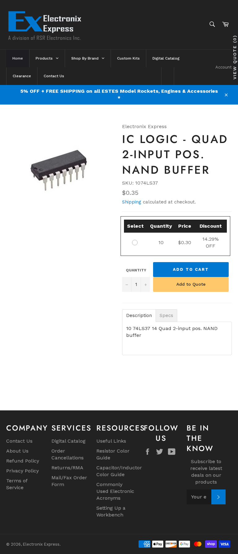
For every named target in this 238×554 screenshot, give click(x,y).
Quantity (136, 270)
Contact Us (19, 441)
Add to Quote (190, 284)
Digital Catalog (68, 441)
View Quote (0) (234, 57)
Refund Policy (22, 461)
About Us (17, 451)
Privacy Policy (22, 471)
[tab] (139, 315)
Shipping (131, 202)
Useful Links (111, 441)
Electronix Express (41, 544)
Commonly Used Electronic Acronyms (115, 491)
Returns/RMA (67, 468)
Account (223, 67)
